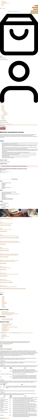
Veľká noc (36, 124)
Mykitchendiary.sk (9, 332)
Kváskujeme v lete (5, 311)
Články (3, 117)
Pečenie (3, 106)
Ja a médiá (3, 306)
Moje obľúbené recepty (5, 336)
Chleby (7, 223)
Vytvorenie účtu (4, 2)
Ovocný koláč (2, 244)
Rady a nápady (4, 115)
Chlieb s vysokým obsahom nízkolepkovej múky (10, 313)
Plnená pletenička (3, 275)
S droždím (17, 124)
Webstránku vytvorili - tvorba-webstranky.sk (26, 332)
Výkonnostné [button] (2, 360)
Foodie (3, 116)
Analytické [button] (1, 363)
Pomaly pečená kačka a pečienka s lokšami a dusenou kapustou (13, 288)
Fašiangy (33, 124)
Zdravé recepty (12, 261)
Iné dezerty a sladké (8, 229)
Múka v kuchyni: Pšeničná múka (7, 314)
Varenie (3, 107)
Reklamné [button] (1, 379)
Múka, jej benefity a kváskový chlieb (8, 312)
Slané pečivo (11, 223)
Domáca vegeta (3, 269)
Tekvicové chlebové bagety (5, 225)
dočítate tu (20, 355)
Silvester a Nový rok (13, 124)
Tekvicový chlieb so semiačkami (6, 282)
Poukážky (5, 113)
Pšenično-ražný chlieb (4, 250)
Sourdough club (6, 114)
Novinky (3, 105)
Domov (3, 297)
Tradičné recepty (14, 286)
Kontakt (3, 4)
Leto (7, 242)
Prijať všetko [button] (8, 344)
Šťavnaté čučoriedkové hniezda (6, 218)
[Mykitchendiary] (3, 8)
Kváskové (5, 124)
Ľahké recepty (2, 261)
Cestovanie (3, 118)
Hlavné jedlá (4, 286)
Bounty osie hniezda (4, 256)
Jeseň (4, 229)
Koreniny (8, 261)
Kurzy (5, 111)
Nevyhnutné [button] (2, 391)
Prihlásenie (3, 1)
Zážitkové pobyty (34, 13)
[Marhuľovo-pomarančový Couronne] (6, 123)
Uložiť (3, 128)
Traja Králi (1, 124)
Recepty (3, 109)
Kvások (3, 108)
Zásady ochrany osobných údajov (7, 319)
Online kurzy (6, 112)
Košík (3, 3)
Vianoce (25, 124)
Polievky (1, 267)
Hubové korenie (3, 263)
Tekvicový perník (3, 231)
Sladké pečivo (22, 124)
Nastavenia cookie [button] (3, 344)
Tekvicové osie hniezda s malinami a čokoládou (9, 237)
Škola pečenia (4, 110)
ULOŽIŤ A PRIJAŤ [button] (2, 417)
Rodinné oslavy (8, 286)
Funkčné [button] (1, 356)
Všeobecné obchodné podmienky (7, 318)
